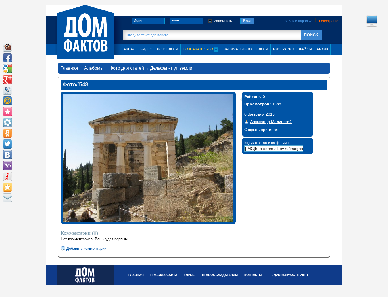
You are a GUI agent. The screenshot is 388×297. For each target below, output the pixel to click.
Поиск (311, 35)
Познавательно (198, 49)
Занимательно (238, 49)
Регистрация (329, 21)
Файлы (305, 49)
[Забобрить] (7, 47)
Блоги (262, 49)
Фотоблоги (167, 49)
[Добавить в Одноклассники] (7, 133)
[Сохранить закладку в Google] (7, 68)
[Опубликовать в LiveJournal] (7, 90)
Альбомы (94, 68)
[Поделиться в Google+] (7, 79)
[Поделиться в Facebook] (7, 57)
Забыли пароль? (298, 21)
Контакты (253, 275)
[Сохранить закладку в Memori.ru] (7, 111)
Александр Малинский (271, 121)
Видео (146, 49)
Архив (322, 49)
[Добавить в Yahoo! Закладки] (7, 165)
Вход (247, 21)
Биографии (283, 49)
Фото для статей (127, 68)
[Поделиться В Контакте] (7, 154)
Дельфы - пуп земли (171, 68)
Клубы (189, 275)
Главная (69, 68)
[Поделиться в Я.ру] (7, 176)
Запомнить (223, 21)
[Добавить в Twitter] (7, 143)
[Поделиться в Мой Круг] (7, 122)
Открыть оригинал (261, 129)
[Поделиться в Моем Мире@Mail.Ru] (7, 100)
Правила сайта (163, 275)
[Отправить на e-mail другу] (7, 197)
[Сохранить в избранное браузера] (7, 187)
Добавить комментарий (86, 248)
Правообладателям (220, 275)
